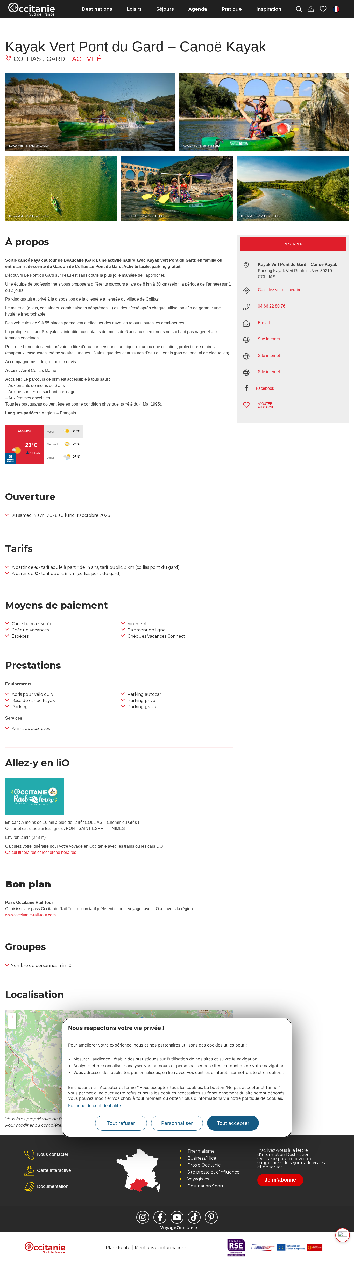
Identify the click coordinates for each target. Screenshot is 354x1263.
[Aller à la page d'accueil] (31, 9)
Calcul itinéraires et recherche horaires (40, 852)
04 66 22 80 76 (271, 306)
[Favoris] (323, 9)
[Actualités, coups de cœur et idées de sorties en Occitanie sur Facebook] (159, 1217)
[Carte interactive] (311, 9)
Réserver (293, 244)
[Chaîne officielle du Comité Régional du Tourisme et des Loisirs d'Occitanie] (177, 1217)
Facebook (265, 388)
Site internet (269, 339)
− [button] (12, 1024)
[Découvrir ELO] (342, 1235)
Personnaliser (177, 1123)
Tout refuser (121, 1123)
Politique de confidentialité (94, 1105)
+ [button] (12, 1017)
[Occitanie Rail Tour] (34, 813)
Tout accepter (233, 1123)
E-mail (264, 322)
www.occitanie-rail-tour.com (30, 915)
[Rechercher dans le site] (299, 9)
